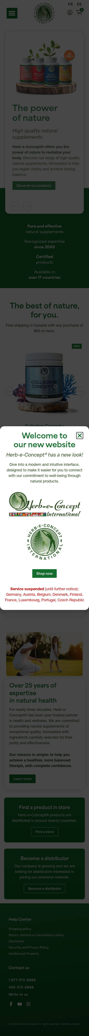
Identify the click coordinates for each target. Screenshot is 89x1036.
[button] (80, 435)
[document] (44, 518)
